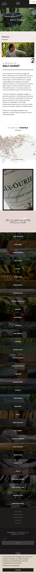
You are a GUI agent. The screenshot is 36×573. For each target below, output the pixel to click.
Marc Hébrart (18, 333)
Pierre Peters (18, 455)
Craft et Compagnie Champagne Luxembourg (4, 3)
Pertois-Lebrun (18, 358)
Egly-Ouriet (18, 260)
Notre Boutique (18, 517)
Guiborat (18, 309)
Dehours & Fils (18, 293)
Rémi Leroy (18, 406)
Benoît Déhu (18, 277)
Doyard (18, 268)
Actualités (32, 2)
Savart (18, 471)
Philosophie (18, 511)
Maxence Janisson (18, 438)
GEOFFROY (18, 325)
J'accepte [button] (18, 570)
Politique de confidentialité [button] (11, 565)
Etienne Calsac (18, 349)
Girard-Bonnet (18, 382)
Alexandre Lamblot (18, 366)
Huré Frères (18, 244)
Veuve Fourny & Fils (18, 487)
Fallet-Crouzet (18, 447)
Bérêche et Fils (18, 495)
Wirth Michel (18, 398)
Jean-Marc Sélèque (18, 479)
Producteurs (18, 514)
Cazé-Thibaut (18, 317)
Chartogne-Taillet (18, 503)
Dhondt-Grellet (18, 252)
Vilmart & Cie (18, 463)
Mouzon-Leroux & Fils (18, 301)
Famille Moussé (18, 236)
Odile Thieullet (18, 422)
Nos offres (18, 520)
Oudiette (18, 390)
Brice (18, 414)
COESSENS (18, 341)
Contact (18, 523)
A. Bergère (18, 374)
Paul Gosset (18, 430)
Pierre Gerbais (18, 285)
